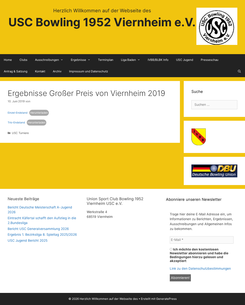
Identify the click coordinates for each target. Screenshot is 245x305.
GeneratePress (166, 299)
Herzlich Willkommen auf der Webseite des (102, 10)
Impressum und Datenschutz (88, 71)
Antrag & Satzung (15, 71)
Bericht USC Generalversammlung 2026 (38, 229)
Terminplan (105, 60)
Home (8, 60)
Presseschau (209, 60)
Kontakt (40, 71)
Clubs (23, 60)
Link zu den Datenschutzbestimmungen (200, 268)
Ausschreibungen (47, 60)
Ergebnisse (78, 60)
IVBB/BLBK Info (158, 60)
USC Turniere (20, 133)
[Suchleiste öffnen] (239, 71)
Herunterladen (39, 112)
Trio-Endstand (16, 122)
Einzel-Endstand (17, 112)
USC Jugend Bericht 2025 (27, 240)
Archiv (57, 71)
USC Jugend (184, 60)
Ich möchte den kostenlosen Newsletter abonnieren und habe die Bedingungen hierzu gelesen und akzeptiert (199, 255)
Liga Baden (128, 60)
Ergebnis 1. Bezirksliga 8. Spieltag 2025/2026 (42, 234)
